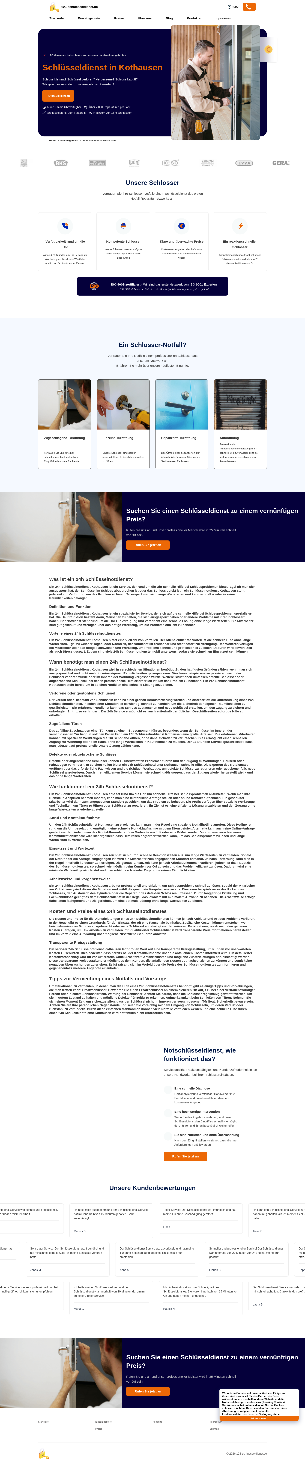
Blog (169, 18)
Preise (119, 18)
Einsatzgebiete (89, 18)
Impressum (223, 18)
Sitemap (214, 1428)
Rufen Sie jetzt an (58, 95)
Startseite (56, 18)
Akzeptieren (259, 1418)
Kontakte (194, 18)
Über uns (145, 18)
